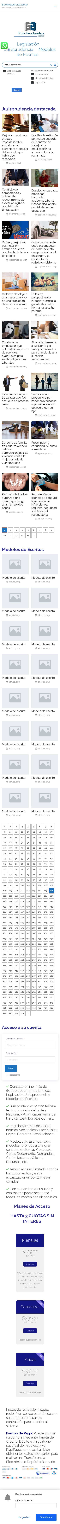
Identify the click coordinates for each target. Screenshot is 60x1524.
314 (51, 1008)
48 (22, 853)
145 (10, 912)
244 (10, 970)
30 (22, 842)
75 (22, 869)
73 (10, 869)
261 (4, 981)
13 (22, 535)
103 (28, 885)
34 (46, 842)
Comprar (30, 1264)
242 (51, 965)
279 (4, 992)
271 (10, 986)
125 (51, 896)
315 (4, 1013)
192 (22, 938)
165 (22, 922)
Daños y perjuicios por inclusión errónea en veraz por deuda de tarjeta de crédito (15, 249)
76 (28, 869)
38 (16, 848)
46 (10, 853)
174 (22, 928)
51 (40, 853)
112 (28, 890)
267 (39, 981)
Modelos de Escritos (36, 52)
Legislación (28, 43)
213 (39, 949)
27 (4, 842)
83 (16, 874)
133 (45, 901)
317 (16, 1013)
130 (28, 901)
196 (45, 938)
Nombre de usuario (15, 1039)
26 (51, 837)
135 (4, 906)
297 (4, 1002)
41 (34, 848)
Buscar (17, 90)
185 (33, 933)
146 (16, 912)
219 (22, 954)
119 (16, 896)
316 (10, 1013)
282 (22, 992)
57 (22, 858)
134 (51, 901)
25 (46, 837)
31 (28, 842)
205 (45, 944)
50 (34, 853)
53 (51, 853)
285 (39, 992)
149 (33, 912)
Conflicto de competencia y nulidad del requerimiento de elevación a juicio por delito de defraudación (13, 199)
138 (22, 906)
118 (10, 896)
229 (28, 960)
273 (22, 986)
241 (45, 965)
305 (51, 1002)
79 (46, 869)
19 (10, 837)
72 (4, 869)
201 (22, 944)
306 (4, 1008)
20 (16, 837)
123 (39, 896)
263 (16, 981)
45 (4, 853)
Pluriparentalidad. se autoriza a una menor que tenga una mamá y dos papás (15, 501)
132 (39, 901)
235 (10, 965)
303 (39, 1002)
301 (28, 1002)
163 (10, 922)
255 (22, 976)
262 (10, 981)
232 (45, 960)
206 (51, 944)
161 (51, 917)
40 (28, 848)
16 (46, 832)
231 (39, 960)
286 (45, 992)
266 (34, 981)
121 (28, 896)
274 (28, 986)
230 (34, 960)
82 (10, 874)
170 (51, 922)
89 (51, 874)
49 (28, 853)
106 (45, 885)
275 (34, 986)
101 (16, 885)
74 (16, 869)
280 (10, 992)
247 (28, 970)
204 (39, 944)
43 (46, 848)
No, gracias (23, 1517)
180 (4, 933)
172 (10, 928)
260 (51, 976)
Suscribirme (46, 1517)
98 (51, 880)
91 (10, 880)
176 (34, 928)
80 (51, 869)
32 (34, 842)
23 (34, 837)
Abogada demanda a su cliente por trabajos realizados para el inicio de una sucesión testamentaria (44, 351)
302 (34, 1002)
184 (28, 933)
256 (28, 976)
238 (28, 965)
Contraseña (11, 1053)
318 (22, 1013)
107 (51, 885)
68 (34, 864)
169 (45, 922)
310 (28, 1008)
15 (40, 832)
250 (45, 970)
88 (46, 874)
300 (22, 1002)
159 (39, 917)
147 (22, 912)
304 (45, 1002)
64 (10, 864)
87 (40, 874)
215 (51, 949)
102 (22, 885)
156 (22, 917)
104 (34, 885)
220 (28, 954)
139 (28, 906)
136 (10, 906)
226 (10, 960)
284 (34, 992)
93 (22, 880)
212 (33, 949)
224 (51, 954)
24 (40, 837)
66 (22, 864)
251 (51, 970)
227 (16, 960)
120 (22, 896)
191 (16, 938)
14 (28, 535)
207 (4, 949)
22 (28, 837)
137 (16, 906)
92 (16, 880)
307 (10, 1008)
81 (4, 874)
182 (16, 933)
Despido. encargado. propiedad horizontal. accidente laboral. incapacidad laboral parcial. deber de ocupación (44, 200)
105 (39, 885)
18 (4, 837)
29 (16, 842)
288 (4, 997)
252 (4, 976)
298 (10, 1002)
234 (4, 965)
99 (4, 885)
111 (22, 890)
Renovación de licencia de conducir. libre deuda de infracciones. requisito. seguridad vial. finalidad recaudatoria (44, 504)
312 (39, 1008)
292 (28, 997)
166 (28, 922)
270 (4, 986)
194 (33, 938)
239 (34, 965)
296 (51, 997)
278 (51, 986)
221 (33, 954)
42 (40, 848)
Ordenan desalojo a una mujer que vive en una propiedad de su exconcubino (14, 299)
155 (16, 917)
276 (39, 986)
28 (10, 842)
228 (22, 960)
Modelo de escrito (13, 577)
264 (22, 981)
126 (4, 901)
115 (45, 890)
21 (22, 837)
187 (45, 933)
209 (16, 949)
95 (34, 880)
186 (39, 933)
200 (16, 944)
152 (51, 912)
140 (34, 906)
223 (45, 954)
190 (10, 938)
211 (28, 949)
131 (33, 901)
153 (4, 917)
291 (22, 997)
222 (39, 954)
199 (10, 944)
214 (45, 949)
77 (34, 869)
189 (4, 938)
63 (4, 864)
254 (16, 976)
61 (46, 858)
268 (45, 981)
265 (28, 981)
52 (46, 853)
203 (34, 944)
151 (45, 912)
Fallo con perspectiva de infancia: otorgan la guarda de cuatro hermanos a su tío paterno (43, 302)
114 (39, 890)
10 (4, 535)
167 (34, 922)
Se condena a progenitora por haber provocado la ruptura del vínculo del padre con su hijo (44, 403)
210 (22, 949)
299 (16, 1002)
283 (28, 992)
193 (28, 938)
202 (28, 944)
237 (22, 965)
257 (34, 976)
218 (16, 954)
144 (4, 912)
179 (51, 928)
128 (16, 901)
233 (51, 960)
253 (10, 976)
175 (28, 928)
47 (16, 853)
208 (10, 949)
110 (16, 890)
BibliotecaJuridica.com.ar (15, 4)
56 (16, 858)
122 (33, 896)
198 (4, 944)
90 (4, 880)
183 (22, 933)
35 (51, 842)
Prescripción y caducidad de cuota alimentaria (44, 446)
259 (45, 976)
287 (51, 992)
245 (16, 970)
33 (40, 842)
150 (39, 912)
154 (10, 917)
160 (45, 917)
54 (4, 858)
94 (28, 880)
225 (4, 960)
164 (16, 922)
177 (39, 928)
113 (33, 890)
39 (22, 848)
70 (45, 864)
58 (28, 858)
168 (39, 922)
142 (45, 906)
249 (39, 970)
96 (40, 880)
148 (28, 912)
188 (51, 933)
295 (45, 997)
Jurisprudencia (18, 49)
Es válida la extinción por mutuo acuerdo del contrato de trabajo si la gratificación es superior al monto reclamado (44, 145)
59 (34, 858)
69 (40, 864)
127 (10, 901)
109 (10, 890)
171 (4, 928)
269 (51, 981)
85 (28, 874)
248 (34, 970)
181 (10, 933)
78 (40, 869)
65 (16, 864)
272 (16, 986)
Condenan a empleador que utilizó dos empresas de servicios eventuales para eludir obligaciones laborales (15, 352)
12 (16, 535)
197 (51, 938)
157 (28, 917)
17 (51, 832)
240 (39, 965)
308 (16, 1008)
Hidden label (4, 71)
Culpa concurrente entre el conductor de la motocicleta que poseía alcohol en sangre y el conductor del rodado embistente (43, 252)
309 (22, 1008)
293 (34, 997)
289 (10, 997)
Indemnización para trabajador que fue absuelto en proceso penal (15, 399)
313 (45, 1008)
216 (4, 954)
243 (4, 970)
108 (4, 890)
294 (39, 997)
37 (10, 848)
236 (16, 965)
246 (22, 970)
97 (46, 880)
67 (28, 864)
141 (39, 906)
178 (45, 928)
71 (51, 864)
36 (4, 848)
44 (51, 848)
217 (10, 954)
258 (39, 976)
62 (51, 858)
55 (10, 858)
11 (10, 535)
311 (33, 1008)
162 (4, 922)
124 (45, 896)
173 (16, 928)
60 (40, 858)
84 (22, 874)
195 (39, 938)
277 (45, 986)
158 (33, 917)
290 (16, 997)
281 (16, 992)
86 (34, 874)
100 (10, 885)
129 (22, 901)
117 (4, 896)
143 (51, 906)
